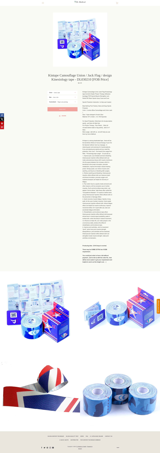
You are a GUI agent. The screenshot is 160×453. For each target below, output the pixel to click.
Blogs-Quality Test (72, 436)
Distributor (74, 440)
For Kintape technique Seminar (90, 440)
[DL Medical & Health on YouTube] (53, 447)
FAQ (87, 436)
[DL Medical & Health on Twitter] (44, 447)
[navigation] (43, 3)
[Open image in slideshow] (80, 39)
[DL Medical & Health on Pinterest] (47, 447)
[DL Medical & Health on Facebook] (41, 447)
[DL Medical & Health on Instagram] (50, 447)
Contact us (108, 436)
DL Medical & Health (81, 446)
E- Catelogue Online (96, 436)
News (82, 436)
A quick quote (64, 440)
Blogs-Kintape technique (56, 436)
